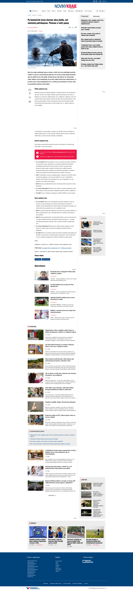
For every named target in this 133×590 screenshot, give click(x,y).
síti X (49, 156)
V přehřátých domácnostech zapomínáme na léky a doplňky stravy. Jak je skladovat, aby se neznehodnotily (60, 452)
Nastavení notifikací (77, 583)
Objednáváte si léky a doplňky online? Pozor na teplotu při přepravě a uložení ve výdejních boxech (52, 435)
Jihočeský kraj (30, 562)
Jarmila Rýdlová (33, 27)
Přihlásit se (104, 1)
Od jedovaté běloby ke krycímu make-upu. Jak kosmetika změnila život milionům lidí (92, 53)
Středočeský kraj (31, 575)
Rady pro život (45, 259)
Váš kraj (34, 11)
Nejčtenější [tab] (96, 16)
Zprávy (44, 11)
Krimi (48, 11)
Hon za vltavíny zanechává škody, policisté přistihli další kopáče (97, 249)
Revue (53, 11)
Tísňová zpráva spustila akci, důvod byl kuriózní (98, 223)
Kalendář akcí (79, 11)
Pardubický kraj (31, 572)
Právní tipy (38, 259)
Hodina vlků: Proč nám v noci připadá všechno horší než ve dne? (90, 59)
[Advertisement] (56, 117)
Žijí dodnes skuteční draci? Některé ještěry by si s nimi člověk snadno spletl (92, 65)
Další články (51, 495)
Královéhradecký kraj (32, 566)
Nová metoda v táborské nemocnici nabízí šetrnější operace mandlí (55, 541)
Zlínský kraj (30, 576)
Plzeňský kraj (30, 573)
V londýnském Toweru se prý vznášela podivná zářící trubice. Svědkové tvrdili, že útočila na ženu (92, 46)
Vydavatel (45, 583)
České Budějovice (39, 544)
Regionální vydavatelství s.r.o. (99, 588)
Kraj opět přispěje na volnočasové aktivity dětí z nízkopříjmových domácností (94, 541)
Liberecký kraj (30, 568)
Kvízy (64, 11)
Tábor (56, 544)
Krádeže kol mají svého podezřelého (98, 231)
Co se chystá (88, 11)
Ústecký (34, 15)
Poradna (59, 11)
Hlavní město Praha (32, 560)
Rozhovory (71, 11)
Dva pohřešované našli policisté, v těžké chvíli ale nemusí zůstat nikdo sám (98, 241)
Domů (29, 15)
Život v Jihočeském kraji (59, 152)
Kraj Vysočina (30, 565)
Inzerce (86, 583)
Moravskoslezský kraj (32, 569)
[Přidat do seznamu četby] (76, 27)
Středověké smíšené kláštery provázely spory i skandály (44, 439)
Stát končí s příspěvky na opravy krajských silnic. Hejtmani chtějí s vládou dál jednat (75, 542)
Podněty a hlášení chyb (55, 583)
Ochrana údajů (67, 583)
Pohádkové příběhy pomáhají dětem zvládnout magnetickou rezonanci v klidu (37, 541)
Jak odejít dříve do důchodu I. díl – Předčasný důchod (56, 248)
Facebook (94, 1)
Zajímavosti (58, 569)
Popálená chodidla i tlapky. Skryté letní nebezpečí (60, 402)
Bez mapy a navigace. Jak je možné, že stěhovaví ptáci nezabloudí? (46, 441)
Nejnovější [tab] (85, 16)
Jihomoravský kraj (31, 563)
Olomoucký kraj (31, 570)
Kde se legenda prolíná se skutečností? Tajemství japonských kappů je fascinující (50, 443)
